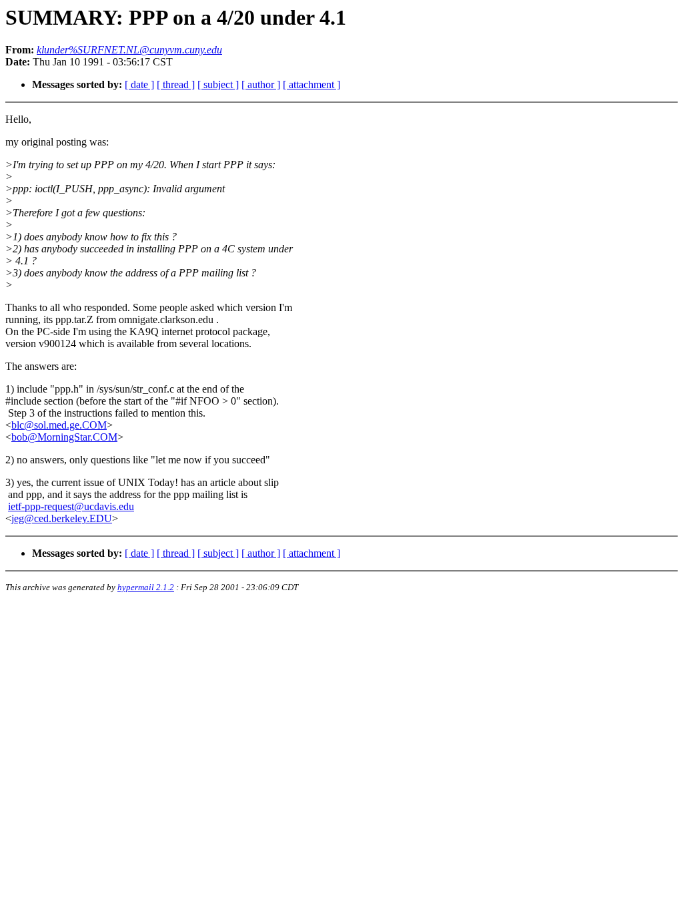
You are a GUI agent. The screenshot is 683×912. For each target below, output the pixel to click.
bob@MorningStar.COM (64, 437)
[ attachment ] (311, 84)
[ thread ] (176, 84)
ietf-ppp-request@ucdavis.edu (71, 506)
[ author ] (260, 84)
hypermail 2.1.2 (145, 587)
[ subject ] (218, 84)
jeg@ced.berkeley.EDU (61, 518)
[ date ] (139, 84)
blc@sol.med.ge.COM (59, 425)
